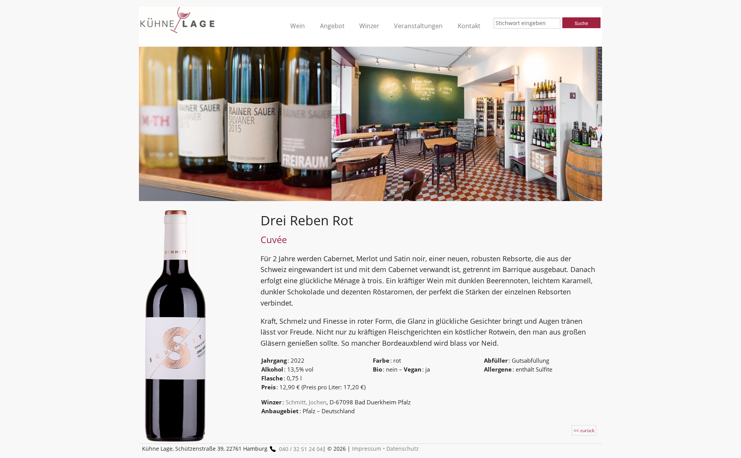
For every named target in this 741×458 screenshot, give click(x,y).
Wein (297, 26)
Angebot (332, 26)
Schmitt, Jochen (306, 402)
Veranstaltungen (418, 26)
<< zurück (584, 430)
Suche (581, 23)
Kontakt (469, 26)
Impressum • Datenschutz (385, 448)
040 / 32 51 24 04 (301, 449)
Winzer (369, 26)
